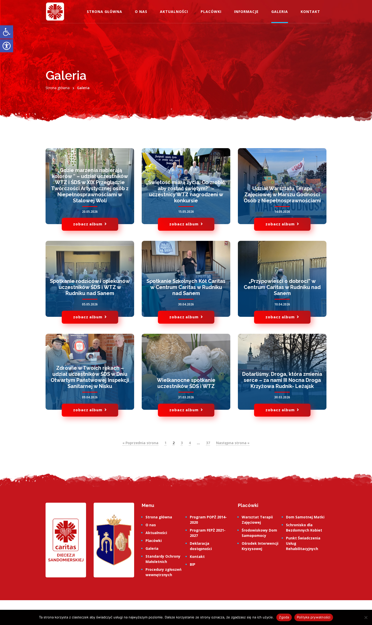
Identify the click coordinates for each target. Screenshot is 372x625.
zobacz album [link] (88, 224)
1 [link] (165, 442)
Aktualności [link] (174, 11)
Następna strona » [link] (233, 442)
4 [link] (190, 442)
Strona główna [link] (104, 11)
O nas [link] (141, 11)
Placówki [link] (211, 11)
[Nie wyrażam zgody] (365, 617)
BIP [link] (192, 564)
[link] (6, 32)
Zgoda (284, 617)
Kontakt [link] (310, 11)
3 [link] (182, 442)
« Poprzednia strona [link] (140, 442)
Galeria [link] (279, 11)
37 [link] (208, 442)
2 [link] (174, 442)
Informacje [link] (246, 11)
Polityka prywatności (313, 617)
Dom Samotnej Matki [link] (305, 517)
